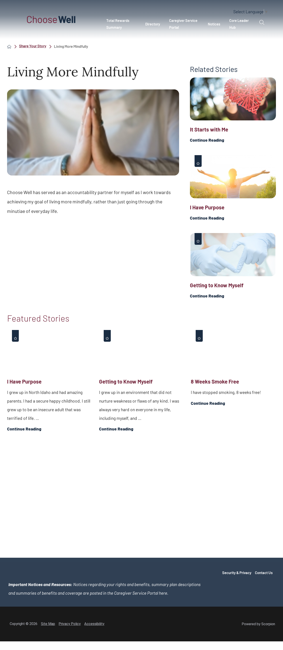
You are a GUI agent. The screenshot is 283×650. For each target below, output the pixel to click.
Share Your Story (32, 46)
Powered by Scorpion (258, 624)
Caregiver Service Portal (183, 23)
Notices (214, 24)
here (163, 593)
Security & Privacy (236, 572)
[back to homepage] (9, 46)
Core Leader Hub (239, 23)
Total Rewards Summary (117, 23)
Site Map (48, 624)
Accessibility (94, 624)
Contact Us (264, 572)
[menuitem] (121, 24)
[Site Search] (262, 22)
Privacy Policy (70, 624)
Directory (152, 24)
